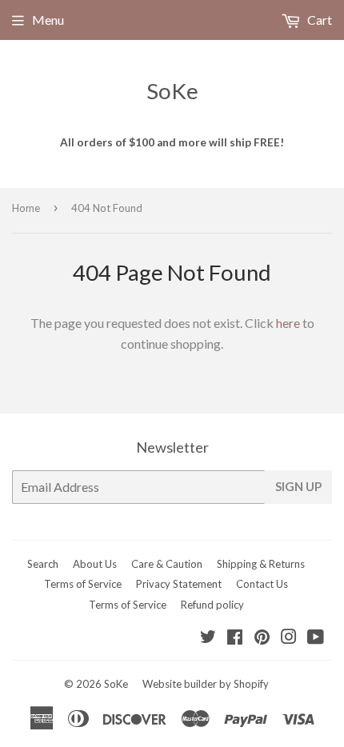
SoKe (172, 91)
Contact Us (262, 583)
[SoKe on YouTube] (315, 637)
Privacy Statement (179, 583)
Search (42, 563)
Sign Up (298, 486)
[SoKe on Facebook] (234, 637)
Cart (318, 19)
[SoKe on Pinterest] (262, 637)
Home (26, 208)
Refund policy (212, 604)
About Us (95, 563)
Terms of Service (83, 583)
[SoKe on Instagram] (289, 637)
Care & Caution (166, 563)
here (288, 322)
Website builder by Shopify (205, 683)
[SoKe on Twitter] (208, 637)
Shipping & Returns (261, 563)
